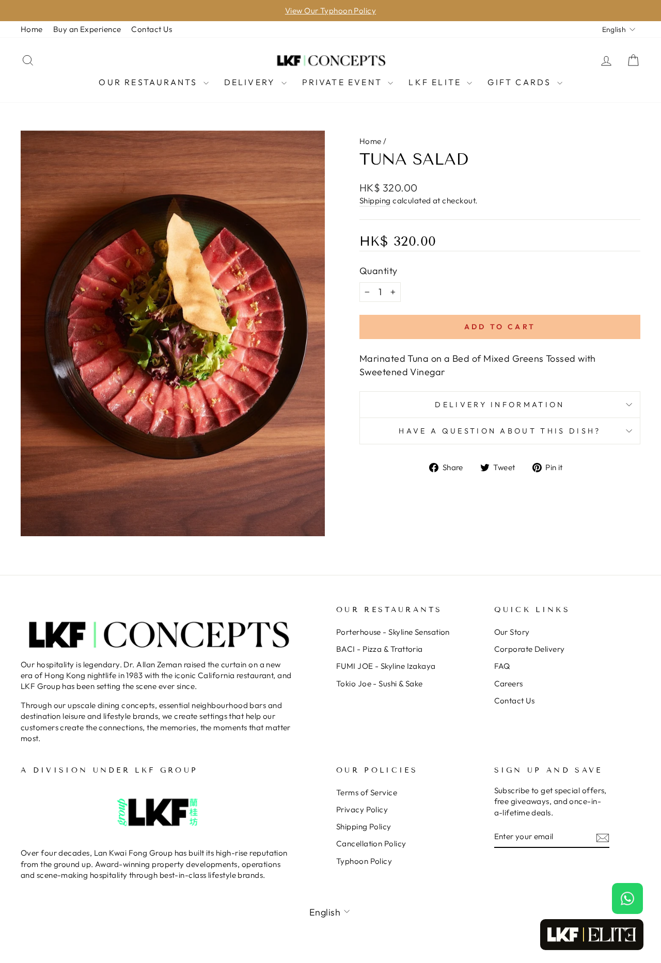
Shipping (375, 200)
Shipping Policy (363, 826)
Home (32, 29)
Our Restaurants (149, 82)
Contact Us (151, 29)
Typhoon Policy (364, 861)
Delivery (251, 82)
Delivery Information (499, 404)
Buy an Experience (87, 29)
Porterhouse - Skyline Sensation (393, 632)
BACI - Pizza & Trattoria (379, 649)
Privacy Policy (362, 809)
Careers (508, 683)
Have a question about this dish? (500, 431)
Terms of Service (366, 792)
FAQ (502, 666)
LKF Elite (436, 82)
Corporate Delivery (529, 649)
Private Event (344, 82)
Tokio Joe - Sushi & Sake (379, 683)
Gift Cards (520, 82)
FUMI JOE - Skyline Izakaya (386, 666)
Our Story (512, 632)
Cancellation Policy (371, 843)
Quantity (378, 271)
